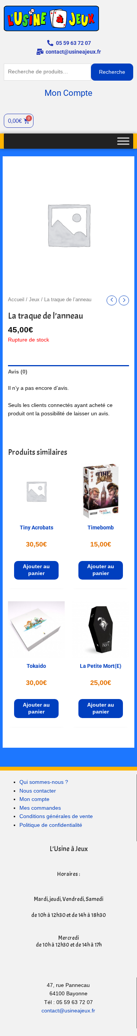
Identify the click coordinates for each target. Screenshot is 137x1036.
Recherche (112, 72)
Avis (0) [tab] (17, 372)
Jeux (34, 299)
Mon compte (34, 799)
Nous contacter (37, 791)
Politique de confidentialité (50, 825)
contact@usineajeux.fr (68, 1011)
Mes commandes (40, 808)
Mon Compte (68, 93)
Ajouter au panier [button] (36, 570)
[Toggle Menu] (123, 141)
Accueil (16, 299)
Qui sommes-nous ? (43, 782)
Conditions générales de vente (56, 816)
